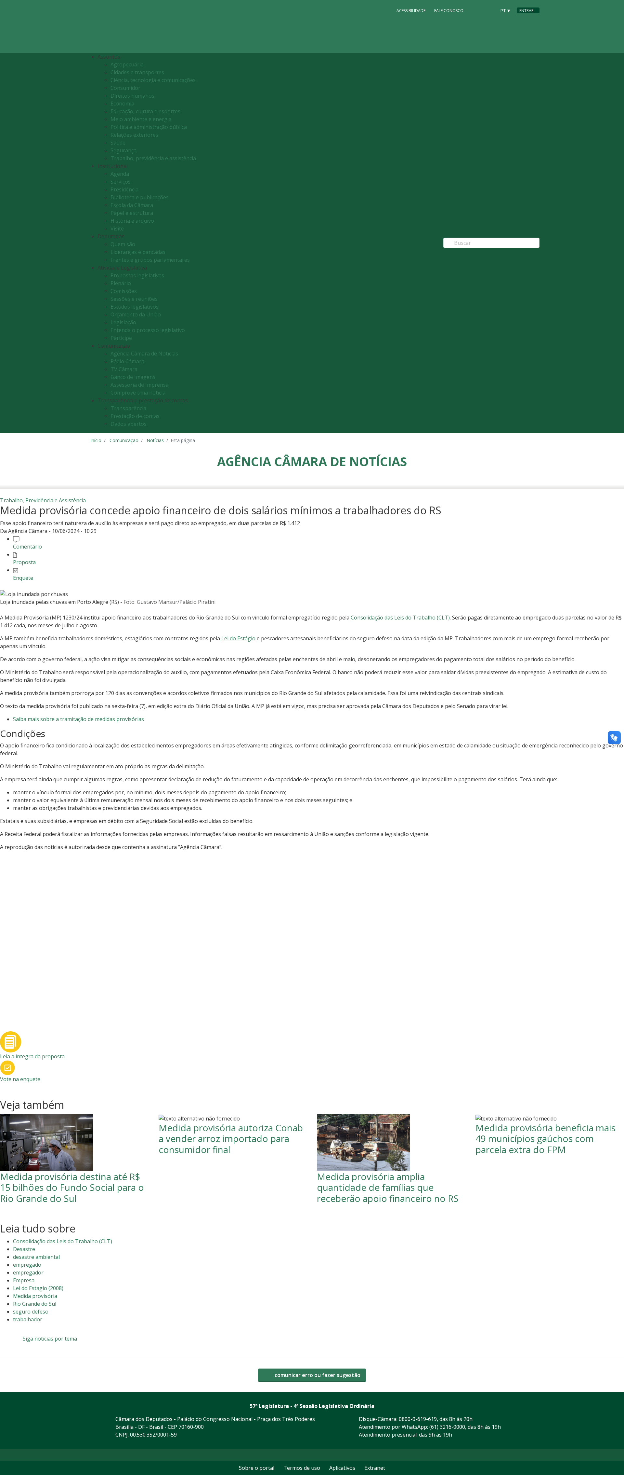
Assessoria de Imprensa (139, 384)
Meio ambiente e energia (141, 119)
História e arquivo (132, 220)
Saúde (117, 142)
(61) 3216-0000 (447, 1426)
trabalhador (27, 1319)
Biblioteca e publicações (139, 197)
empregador (28, 1272)
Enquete (23, 577)
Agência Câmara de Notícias (144, 353)
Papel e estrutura (131, 212)
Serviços (120, 181)
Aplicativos (342, 1467)
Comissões (123, 291)
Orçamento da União (135, 314)
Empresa (23, 1280)
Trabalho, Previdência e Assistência (43, 500)
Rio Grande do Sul (34, 1303)
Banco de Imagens (132, 377)
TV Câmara (123, 369)
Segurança (123, 150)
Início (95, 440)
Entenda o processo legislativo (147, 330)
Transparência (128, 408)
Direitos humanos (132, 95)
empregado (27, 1264)
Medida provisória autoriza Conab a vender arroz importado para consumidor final (231, 1138)
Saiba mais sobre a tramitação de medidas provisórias (78, 719)
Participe (121, 337)
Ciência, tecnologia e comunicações (153, 80)
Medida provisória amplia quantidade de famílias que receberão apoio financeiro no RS (388, 1187)
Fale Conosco (448, 10)
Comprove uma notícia (137, 392)
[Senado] (488, 10)
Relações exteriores (134, 134)
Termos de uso (301, 1467)
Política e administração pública (148, 127)
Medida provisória (35, 1296)
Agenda (119, 173)
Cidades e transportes (137, 72)
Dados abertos (128, 423)
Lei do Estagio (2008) (38, 1288)
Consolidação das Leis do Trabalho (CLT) (400, 617)
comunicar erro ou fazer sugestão (316, 1375)
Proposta (24, 562)
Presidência (124, 189)
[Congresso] (476, 10)
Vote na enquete (20, 1079)
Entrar (526, 10)
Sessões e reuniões (134, 298)
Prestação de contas (135, 416)
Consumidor (125, 87)
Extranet (374, 1467)
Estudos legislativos (134, 306)
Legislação (123, 322)
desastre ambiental (36, 1256)
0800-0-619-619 (418, 1419)
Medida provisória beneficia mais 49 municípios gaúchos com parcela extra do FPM (545, 1138)
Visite (117, 228)
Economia (122, 103)
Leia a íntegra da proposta (32, 1056)
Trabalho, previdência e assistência (153, 158)
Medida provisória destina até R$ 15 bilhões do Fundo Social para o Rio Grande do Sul (72, 1187)
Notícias (155, 440)
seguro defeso (30, 1311)
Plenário (120, 283)
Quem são (122, 244)
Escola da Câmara (131, 205)
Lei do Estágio (238, 638)
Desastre (24, 1249)
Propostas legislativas (137, 275)
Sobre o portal (256, 1467)
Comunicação (124, 440)
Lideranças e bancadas (137, 252)
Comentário (27, 546)
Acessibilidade (410, 10)
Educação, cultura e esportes (145, 111)
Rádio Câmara (127, 361)
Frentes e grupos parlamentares (150, 259)
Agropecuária (127, 64)
